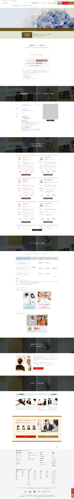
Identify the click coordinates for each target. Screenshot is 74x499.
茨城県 (28, 484)
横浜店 (28, 473)
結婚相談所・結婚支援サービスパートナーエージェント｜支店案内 (24, 469)
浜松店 (34, 476)
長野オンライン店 (54, 474)
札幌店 (16, 473)
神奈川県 (29, 472)
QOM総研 (41, 462)
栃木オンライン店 (54, 472)
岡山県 (47, 472)
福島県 (16, 478)
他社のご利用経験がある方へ (31, 453)
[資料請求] (71, 3)
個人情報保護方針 (31, 495)
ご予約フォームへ (38, 368)
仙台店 (16, 477)
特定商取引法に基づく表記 (52, 496)
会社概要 (53, 453)
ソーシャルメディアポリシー (34, 496)
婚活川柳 (41, 460)
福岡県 (47, 476)
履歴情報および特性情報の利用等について (43, 496)
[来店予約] (65, 3)
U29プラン (29, 457)
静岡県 (34, 474)
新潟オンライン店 (54, 473)
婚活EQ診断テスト (42, 458)
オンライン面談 (42, 456)
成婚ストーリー (17, 454)
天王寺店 (41, 474)
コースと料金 (47, 29)
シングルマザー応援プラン (31, 459)
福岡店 (47, 477)
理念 (52, 455)
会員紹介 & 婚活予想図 (18, 452)
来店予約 (41, 452)
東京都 (22, 472)
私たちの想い (53, 454)
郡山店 (16, 479)
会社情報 (53, 452)
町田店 (22, 475)
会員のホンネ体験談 (18, 453)
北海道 (16, 472)
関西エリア (27, 5)
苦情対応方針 (52, 495)
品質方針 (49, 495)
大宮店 (28, 476)
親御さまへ (29, 454)
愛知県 (34, 472)
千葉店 (28, 479)
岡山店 (47, 473)
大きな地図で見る (50, 120)
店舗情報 (35, 29)
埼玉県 (28, 475)
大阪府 (29, 5)
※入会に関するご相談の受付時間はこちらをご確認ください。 (27, 110)
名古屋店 (35, 473)
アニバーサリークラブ (42, 464)
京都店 (41, 476)
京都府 (41, 475)
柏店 (28, 480)
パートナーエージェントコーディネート (33, 455)
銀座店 (22, 474)
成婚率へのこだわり (28, 29)
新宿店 (22, 473)
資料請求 (41, 454)
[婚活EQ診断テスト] (59, 3)
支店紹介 (24, 5)
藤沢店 (28, 474)
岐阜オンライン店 (54, 475)
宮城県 (16, 476)
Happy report (17, 455)
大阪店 (41, 473)
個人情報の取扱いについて (37, 495)
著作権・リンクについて (27, 496)
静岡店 (34, 475)
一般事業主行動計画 (21, 496)
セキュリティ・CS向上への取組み (24, 495)
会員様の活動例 (41, 29)
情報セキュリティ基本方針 (44, 495)
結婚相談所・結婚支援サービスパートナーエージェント (18, 5)
